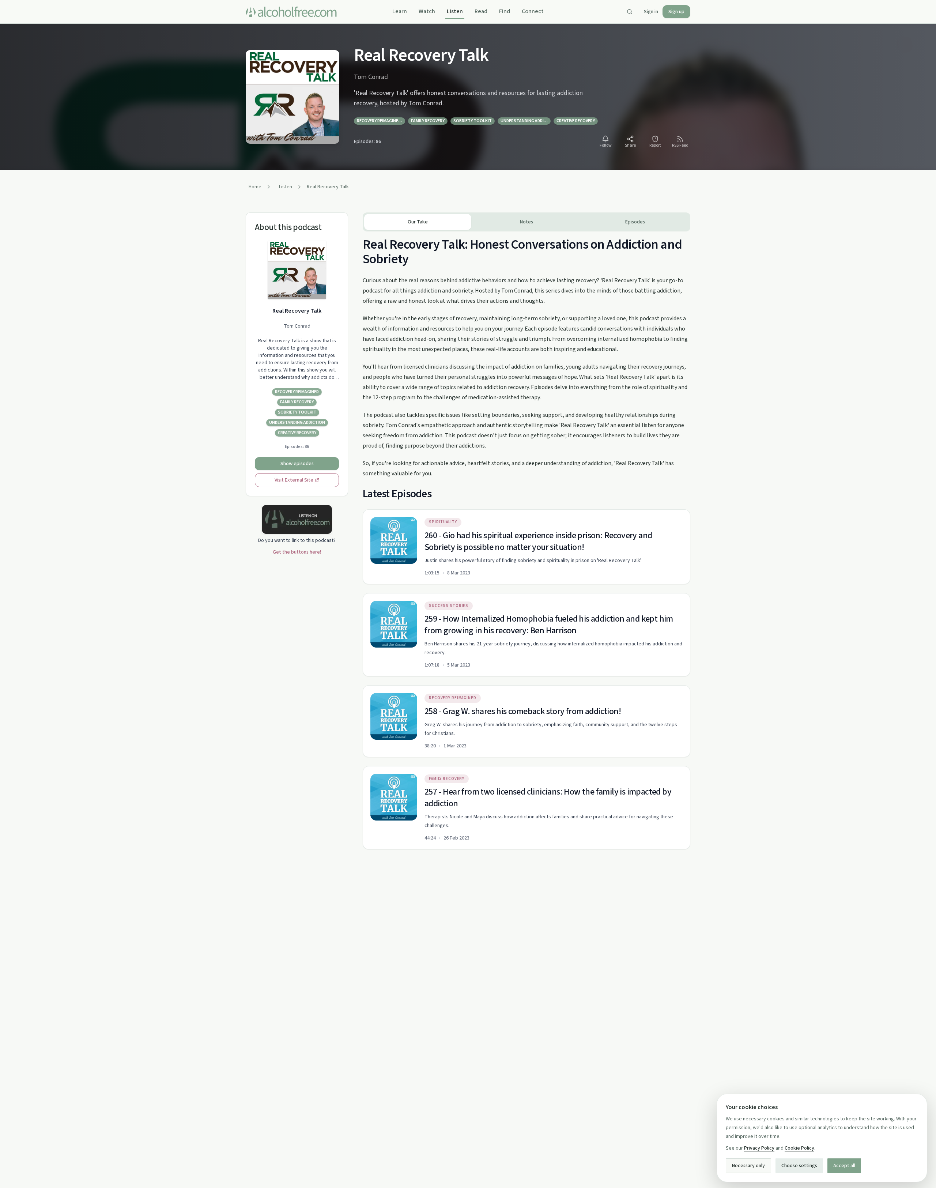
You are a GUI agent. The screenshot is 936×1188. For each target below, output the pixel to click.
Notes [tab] (526, 222)
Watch (427, 11)
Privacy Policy (759, 1148)
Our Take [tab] (418, 222)
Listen (455, 11)
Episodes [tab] (635, 222)
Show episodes (297, 463)
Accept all (844, 1165)
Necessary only (748, 1165)
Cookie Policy (799, 1148)
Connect (533, 11)
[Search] (630, 12)
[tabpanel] (526, 540)
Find (504, 11)
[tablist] (526, 221)
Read (481, 11)
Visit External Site (294, 480)
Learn (399, 11)
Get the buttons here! (297, 552)
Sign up (676, 11)
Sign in (651, 11)
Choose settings (799, 1165)
